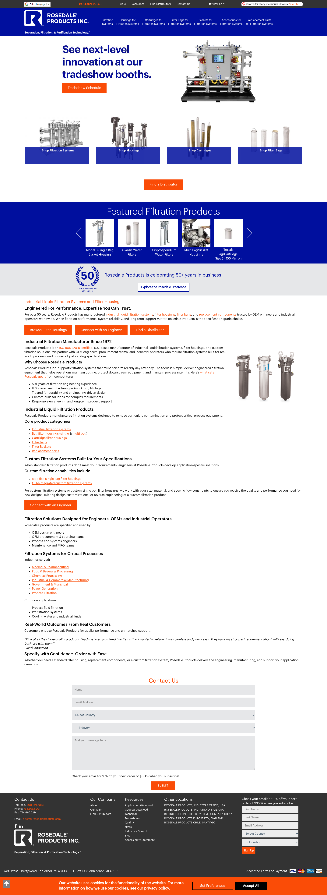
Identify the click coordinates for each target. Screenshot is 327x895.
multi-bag (79, 433)
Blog (128, 835)
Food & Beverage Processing (52, 571)
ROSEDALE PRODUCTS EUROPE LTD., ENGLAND (193, 818)
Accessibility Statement (140, 840)
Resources (138, 4)
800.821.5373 (90, 4)
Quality (129, 822)
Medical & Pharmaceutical (50, 567)
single (64, 433)
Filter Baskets (41, 446)
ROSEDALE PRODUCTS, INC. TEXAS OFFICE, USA (194, 805)
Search (293, 4)
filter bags (184, 314)
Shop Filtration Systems (87, 88)
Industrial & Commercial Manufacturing (60, 580)
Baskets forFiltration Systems (205, 22)
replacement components (217, 314)
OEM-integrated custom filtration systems (62, 483)
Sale (123, 4)
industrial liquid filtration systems (129, 314)
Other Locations (178, 799)
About (94, 805)
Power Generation (45, 588)
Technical (131, 814)
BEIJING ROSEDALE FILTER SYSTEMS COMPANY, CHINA (198, 814)
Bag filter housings (45, 433)
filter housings (165, 314)
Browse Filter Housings (48, 330)
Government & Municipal (50, 584)
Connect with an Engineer (101, 330)
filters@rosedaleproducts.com (42, 819)
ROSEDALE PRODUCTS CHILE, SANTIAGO (189, 822)
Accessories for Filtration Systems (231, 22)
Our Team (96, 809)
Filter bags (39, 442)
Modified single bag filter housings (56, 478)
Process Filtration (44, 593)
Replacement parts (45, 451)
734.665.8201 (31, 809)
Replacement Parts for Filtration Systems (259, 22)
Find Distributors (160, 4)
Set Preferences (212, 885)
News (128, 827)
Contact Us (183, 4)
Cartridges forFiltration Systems (153, 22)
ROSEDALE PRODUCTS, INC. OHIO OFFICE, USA (194, 809)
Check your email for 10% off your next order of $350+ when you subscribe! (125, 776)
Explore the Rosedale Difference (163, 287)
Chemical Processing (47, 575)
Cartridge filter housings (49, 438)
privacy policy (156, 888)
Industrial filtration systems (51, 429)
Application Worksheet (139, 805)
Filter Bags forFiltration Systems (179, 22)
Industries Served (136, 831)
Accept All (251, 885)
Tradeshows (132, 818)
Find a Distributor (163, 184)
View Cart (218, 4)
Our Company (102, 799)
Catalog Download (136, 809)
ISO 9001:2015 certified (75, 347)
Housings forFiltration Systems (127, 22)
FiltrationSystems (107, 22)
